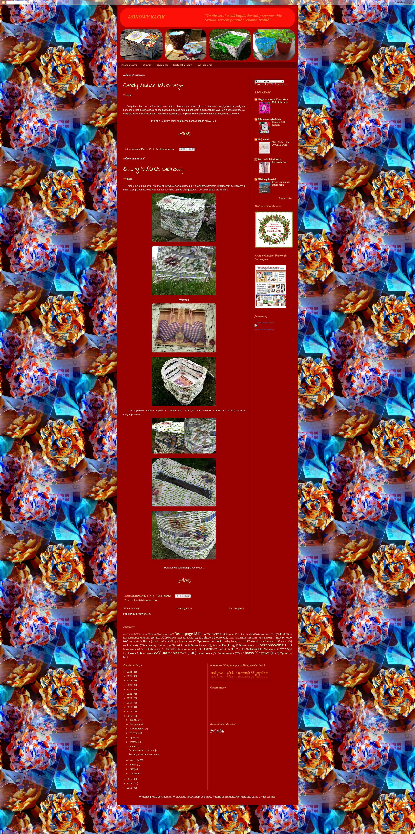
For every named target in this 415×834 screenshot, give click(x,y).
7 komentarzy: (163, 596)
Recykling (228, 645)
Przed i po (179, 645)
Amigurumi (129, 634)
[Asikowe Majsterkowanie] (256, 326)
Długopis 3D (231, 634)
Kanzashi (145, 637)
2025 (130, 676)
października (137, 728)
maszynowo (284, 637)
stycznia (135, 773)
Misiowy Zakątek (267, 179)
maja (133, 746)
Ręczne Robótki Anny (270, 159)
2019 (130, 702)
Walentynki (269, 649)
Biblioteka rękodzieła (269, 119)
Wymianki (162, 65)
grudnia (134, 719)
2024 (130, 680)
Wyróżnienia (205, 65)
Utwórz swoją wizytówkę (264, 329)
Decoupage (183, 634)
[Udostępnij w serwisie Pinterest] (193, 149)
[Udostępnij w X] (186, 149)
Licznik (241, 637)
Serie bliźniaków (150, 649)
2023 (130, 685)
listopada (135, 724)
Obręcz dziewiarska (181, 641)
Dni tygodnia (247, 634)
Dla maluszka (210, 634)
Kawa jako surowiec (181, 637)
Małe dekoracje (280, 102)
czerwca (134, 742)
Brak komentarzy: (165, 149)
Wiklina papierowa (148, 600)
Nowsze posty (131, 608)
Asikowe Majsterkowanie (264, 323)
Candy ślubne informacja (153, 85)
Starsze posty (236, 608)
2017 (130, 711)
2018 (130, 707)
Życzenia (286, 653)
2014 (130, 783)
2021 (130, 693)
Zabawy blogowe (255, 653)
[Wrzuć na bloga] (183, 149)
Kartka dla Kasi (279, 162)
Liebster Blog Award (262, 638)
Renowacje (248, 645)
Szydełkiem (210, 649)
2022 (130, 689)
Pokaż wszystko (285, 198)
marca (133, 764)
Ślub (136, 600)
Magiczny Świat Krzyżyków (273, 99)
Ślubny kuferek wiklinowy (153, 169)
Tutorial (254, 649)
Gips (276, 634)
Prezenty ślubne (155, 645)
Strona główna (129, 65)
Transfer (240, 649)
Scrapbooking (272, 645)
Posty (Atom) (144, 614)
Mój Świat (263, 139)
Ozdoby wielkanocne (263, 641)
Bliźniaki (152, 634)
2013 (130, 788)
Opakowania (205, 641)
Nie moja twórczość (154, 641)
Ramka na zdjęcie (204, 645)
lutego (133, 769)
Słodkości (171, 649)
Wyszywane (226, 653)
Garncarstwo (263, 634)
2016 (130, 716)
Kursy (231, 638)
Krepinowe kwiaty (211, 637)
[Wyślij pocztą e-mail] (180, 149)
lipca (133, 737)
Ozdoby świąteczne (232, 641)
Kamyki (132, 638)
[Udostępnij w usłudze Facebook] (189, 149)
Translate (280, 84)
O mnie (147, 65)
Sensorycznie (129, 649)
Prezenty (132, 645)
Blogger (271, 796)
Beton (141, 634)
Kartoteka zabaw (182, 65)
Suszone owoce (190, 649)
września (135, 733)
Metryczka (134, 641)
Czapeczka (165, 634)
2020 (130, 698)
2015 (130, 779)
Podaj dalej (286, 641)
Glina (289, 634)
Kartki (160, 637)
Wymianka (205, 653)
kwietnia (135, 760)
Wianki (146, 653)
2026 (130, 671)
